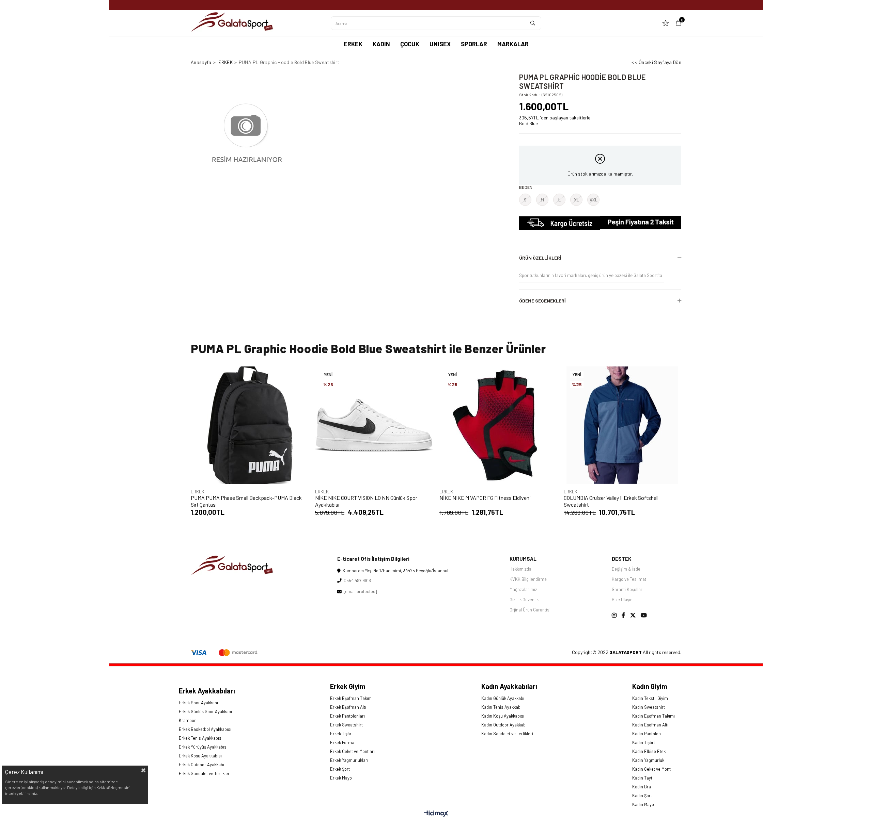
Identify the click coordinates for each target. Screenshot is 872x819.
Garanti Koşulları (627, 589)
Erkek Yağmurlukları (349, 760)
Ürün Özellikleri (540, 258)
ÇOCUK (409, 44)
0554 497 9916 (356, 580)
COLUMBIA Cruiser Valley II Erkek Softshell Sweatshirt (611, 501)
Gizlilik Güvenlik (524, 599)
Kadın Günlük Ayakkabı (502, 698)
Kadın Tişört (643, 742)
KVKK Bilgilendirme (528, 579)
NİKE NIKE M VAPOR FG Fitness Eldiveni (485, 497)
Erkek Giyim (347, 686)
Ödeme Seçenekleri (542, 301)
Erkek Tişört (341, 733)
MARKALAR (513, 44)
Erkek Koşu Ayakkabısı (200, 755)
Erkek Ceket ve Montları (352, 751)
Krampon (188, 720)
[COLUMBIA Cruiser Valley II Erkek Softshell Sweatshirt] (622, 425)
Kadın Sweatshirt (648, 707)
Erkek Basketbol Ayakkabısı (205, 729)
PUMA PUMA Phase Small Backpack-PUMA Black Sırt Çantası (246, 501)
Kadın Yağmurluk (648, 760)
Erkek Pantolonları (347, 716)
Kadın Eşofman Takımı (653, 716)
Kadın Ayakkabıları (509, 686)
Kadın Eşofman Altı (650, 724)
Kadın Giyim (649, 686)
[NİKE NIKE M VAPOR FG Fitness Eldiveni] (498, 425)
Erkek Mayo (341, 778)
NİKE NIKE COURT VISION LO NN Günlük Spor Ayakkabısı (366, 501)
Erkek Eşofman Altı (348, 707)
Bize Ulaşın (622, 599)
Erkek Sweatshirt (346, 724)
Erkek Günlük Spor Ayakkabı (205, 711)
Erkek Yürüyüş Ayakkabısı (203, 747)
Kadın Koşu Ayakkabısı (502, 716)
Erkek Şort (340, 769)
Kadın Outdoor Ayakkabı (504, 724)
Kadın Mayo (643, 804)
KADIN (381, 44)
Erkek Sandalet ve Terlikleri (205, 773)
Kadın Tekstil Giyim (650, 698)
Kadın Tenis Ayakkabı (501, 707)
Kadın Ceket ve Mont (651, 769)
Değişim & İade (626, 569)
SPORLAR (474, 44)
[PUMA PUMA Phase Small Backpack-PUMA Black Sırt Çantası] (249, 425)
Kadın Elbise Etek (649, 751)
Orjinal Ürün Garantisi (530, 609)
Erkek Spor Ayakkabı (198, 702)
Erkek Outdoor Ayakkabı (201, 764)
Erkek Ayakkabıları (207, 691)
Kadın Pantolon (646, 733)
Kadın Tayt (642, 778)
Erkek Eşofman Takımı (351, 698)
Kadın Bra (641, 786)
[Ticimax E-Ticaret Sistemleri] (436, 813)
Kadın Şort (642, 795)
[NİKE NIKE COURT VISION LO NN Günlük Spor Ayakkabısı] (374, 425)
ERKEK (353, 44)
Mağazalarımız (523, 589)
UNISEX (440, 44)
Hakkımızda (520, 569)
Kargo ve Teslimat (629, 579)
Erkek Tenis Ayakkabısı (200, 738)
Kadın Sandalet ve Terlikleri (507, 733)
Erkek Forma (342, 742)
